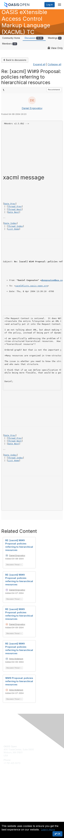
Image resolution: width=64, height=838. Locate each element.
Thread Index (15, 226)
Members (9, 43)
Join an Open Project (14, 788)
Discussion (33, 38)
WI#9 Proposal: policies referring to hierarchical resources (19, 681)
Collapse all (54, 64)
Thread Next (15, 209)
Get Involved (10, 783)
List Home (13, 229)
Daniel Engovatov (32, 108)
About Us (8, 820)
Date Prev (9, 204)
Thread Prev (15, 206)
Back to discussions (15, 60)
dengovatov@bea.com (52, 280)
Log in (49, 4)
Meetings (54, 38)
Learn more (48, 829)
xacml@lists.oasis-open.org (31, 286)
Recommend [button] (54, 89)
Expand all (39, 64)
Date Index (10, 223)
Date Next (13, 212)
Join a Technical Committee (18, 792)
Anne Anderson (16, 659)
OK (58, 833)
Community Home (11, 38)
